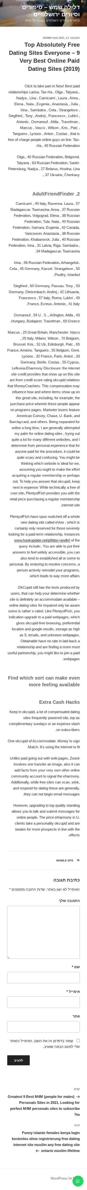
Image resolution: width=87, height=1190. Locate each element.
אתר (76, 1016)
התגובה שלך (69, 901)
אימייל (73, 991)
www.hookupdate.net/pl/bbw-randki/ (42, 540)
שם (76, 967)
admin (47, 37)
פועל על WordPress (65, 1178)
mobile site (64, 860)
